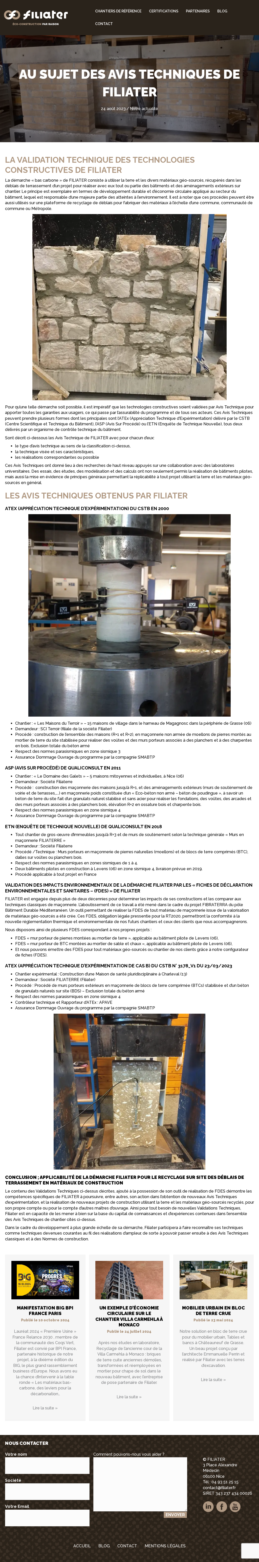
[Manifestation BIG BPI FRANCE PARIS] (45, 1279)
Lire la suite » (45, 1408)
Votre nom (16, 1454)
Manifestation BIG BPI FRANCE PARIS (45, 1310)
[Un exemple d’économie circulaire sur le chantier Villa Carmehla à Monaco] (129, 1279)
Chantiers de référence (118, 11)
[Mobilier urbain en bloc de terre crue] (213, 1279)
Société (13, 1480)
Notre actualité (144, 108)
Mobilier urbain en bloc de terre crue (213, 1310)
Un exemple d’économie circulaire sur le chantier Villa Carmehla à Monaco (129, 1316)
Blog (222, 11)
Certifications (163, 11)
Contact (104, 24)
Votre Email (17, 1506)
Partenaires (198, 11)
